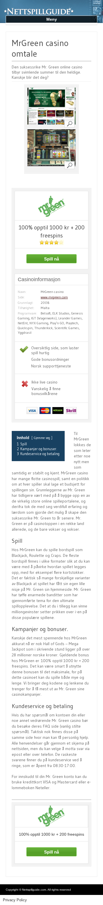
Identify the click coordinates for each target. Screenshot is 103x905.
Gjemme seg (42, 438)
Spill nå (51, 258)
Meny (51, 19)
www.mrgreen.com (54, 297)
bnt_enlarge (69, 123)
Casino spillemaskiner (41, 6)
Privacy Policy (15, 900)
